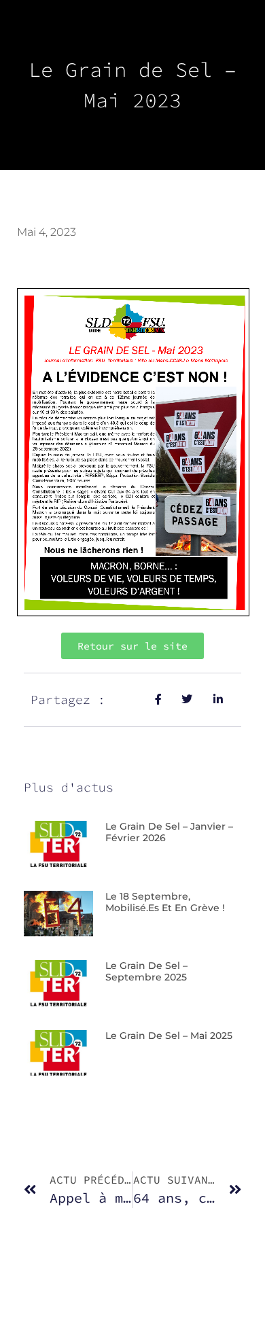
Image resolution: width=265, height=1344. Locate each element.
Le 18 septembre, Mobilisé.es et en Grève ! (165, 902)
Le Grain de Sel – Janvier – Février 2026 (169, 832)
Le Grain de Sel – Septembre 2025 (146, 971)
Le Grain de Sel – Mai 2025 (168, 1035)
